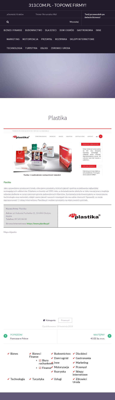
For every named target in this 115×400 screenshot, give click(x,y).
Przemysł (46, 39)
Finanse (46, 367)
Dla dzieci (51, 30)
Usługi (44, 48)
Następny (99, 334)
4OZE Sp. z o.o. (98, 338)
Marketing (13, 39)
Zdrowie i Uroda (60, 48)
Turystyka (31, 48)
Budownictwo (33, 30)
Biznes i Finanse (13, 30)
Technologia (14, 48)
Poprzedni (16, 334)
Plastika (7, 182)
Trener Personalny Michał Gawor (44, 14)
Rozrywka (61, 39)
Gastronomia (85, 30)
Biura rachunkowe (46, 362)
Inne (98, 30)
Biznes (14, 353)
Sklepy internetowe (82, 39)
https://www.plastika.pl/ (38, 223)
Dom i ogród (67, 30)
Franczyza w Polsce (19, 338)
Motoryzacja (30, 39)
